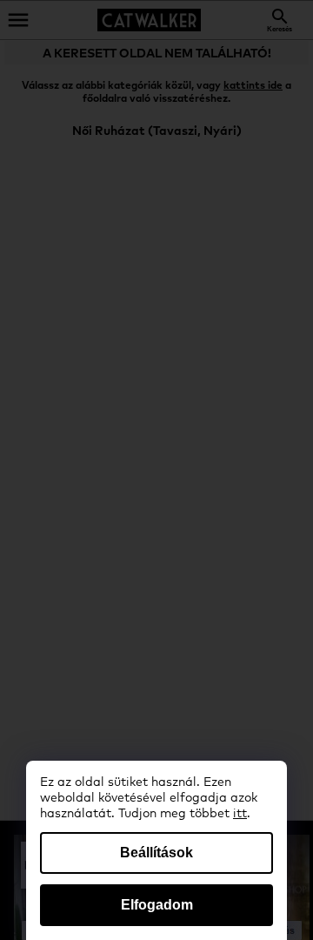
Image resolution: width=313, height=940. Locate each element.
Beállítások (156, 852)
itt (240, 814)
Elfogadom (157, 904)
